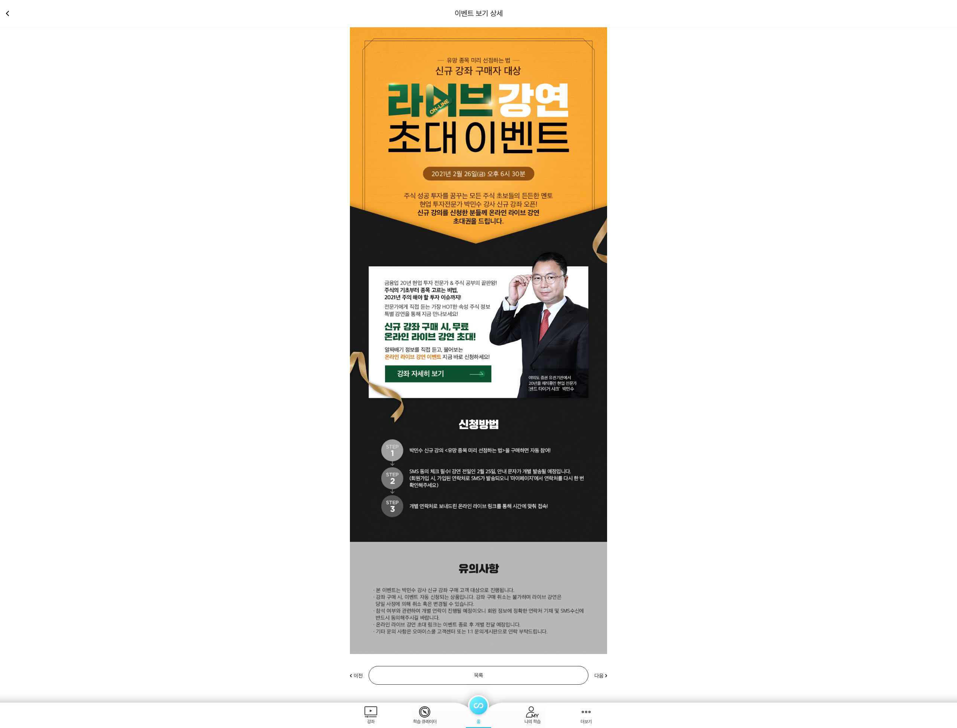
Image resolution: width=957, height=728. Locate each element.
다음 (598, 676)
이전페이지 (10, 13)
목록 (478, 675)
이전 (358, 676)
